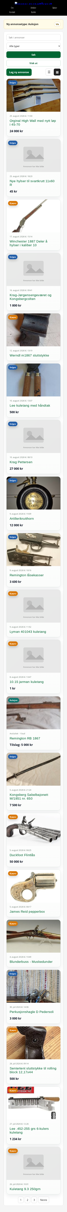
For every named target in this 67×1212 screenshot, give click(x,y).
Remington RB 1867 (25, 738)
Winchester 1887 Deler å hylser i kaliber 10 (28, 243)
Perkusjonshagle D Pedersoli (32, 1012)
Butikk (33, 12)
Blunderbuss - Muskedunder (31, 961)
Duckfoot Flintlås (22, 855)
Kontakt (12, 12)
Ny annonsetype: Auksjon (22, 24)
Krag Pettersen (21, 462)
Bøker (55, 7)
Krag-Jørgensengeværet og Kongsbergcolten (30, 297)
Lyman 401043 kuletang (28, 631)
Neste (43, 1200)
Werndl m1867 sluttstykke (29, 355)
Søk (33, 54)
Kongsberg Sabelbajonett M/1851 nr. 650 (29, 796)
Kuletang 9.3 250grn (25, 1189)
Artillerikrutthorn (22, 518)
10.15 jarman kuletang (27, 682)
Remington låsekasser (27, 575)
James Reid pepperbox (27, 911)
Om (12, 7)
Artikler (33, 7)
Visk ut (33, 63)
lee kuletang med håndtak (30, 405)
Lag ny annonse (19, 72)
